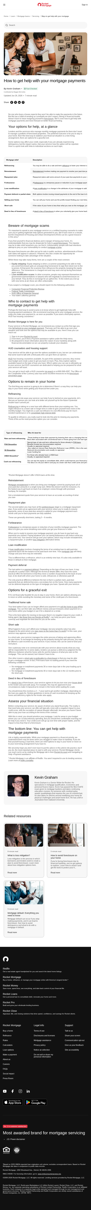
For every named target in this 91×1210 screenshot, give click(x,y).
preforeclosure (48, 507)
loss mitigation (39, 540)
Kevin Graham (13, 88)
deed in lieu (17, 683)
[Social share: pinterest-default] (23, 102)
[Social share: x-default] (15, 102)
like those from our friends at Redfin (34, 617)
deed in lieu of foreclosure (44, 211)
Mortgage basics (23, 16)
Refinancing (13, 407)
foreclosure (49, 119)
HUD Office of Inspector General (25, 293)
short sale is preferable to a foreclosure (41, 658)
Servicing (35, 16)
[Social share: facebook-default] (11, 102)
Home (6, 16)
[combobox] (45, 25)
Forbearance (13, 527)
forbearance (38, 183)
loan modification (40, 188)
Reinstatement (38, 171)
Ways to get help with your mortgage (55, 16)
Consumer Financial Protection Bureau (28, 289)
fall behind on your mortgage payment (28, 328)
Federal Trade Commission (23, 291)
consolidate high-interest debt (43, 413)
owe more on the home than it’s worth (50, 631)
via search (49, 371)
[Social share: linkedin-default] (19, 102)
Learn (13, 16)
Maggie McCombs (19, 92)
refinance (65, 166)
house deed (77, 683)
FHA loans (77, 442)
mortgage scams (54, 247)
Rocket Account (30, 337)
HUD (10, 359)
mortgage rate (67, 551)
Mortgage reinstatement (18, 485)
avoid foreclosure (60, 243)
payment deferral (32, 569)
